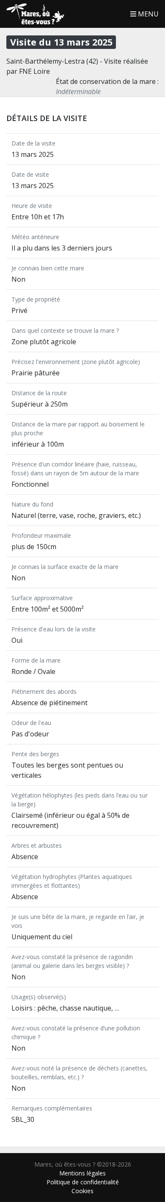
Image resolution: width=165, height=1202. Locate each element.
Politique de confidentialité (83, 1182)
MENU (147, 14)
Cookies (83, 1191)
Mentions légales (82, 1173)
